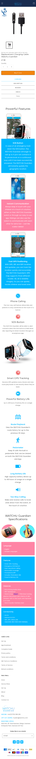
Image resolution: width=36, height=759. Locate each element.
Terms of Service (7, 665)
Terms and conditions (8, 657)
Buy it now (18, 73)
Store (3, 680)
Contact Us (5, 700)
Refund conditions (7, 669)
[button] (2, 3)
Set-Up (3, 641)
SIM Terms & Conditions (9, 661)
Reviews (18, 88)
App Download (6, 645)
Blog (2, 696)
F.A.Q (18, 96)
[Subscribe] (32, 736)
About (3, 692)
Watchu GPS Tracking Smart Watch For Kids (19, 755)
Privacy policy (5, 653)
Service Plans (5, 684)
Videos (18, 92)
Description (18, 83)
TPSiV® (16, 594)
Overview (18, 79)
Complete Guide (6, 649)
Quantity (3, 63)
